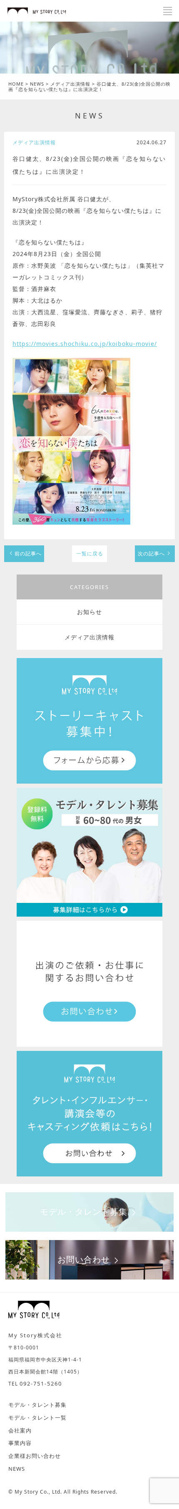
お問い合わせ (83, 1259)
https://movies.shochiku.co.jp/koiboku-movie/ (84, 344)
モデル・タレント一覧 (37, 1417)
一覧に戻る (89, 553)
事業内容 (20, 1443)
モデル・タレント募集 (83, 1211)
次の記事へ (151, 553)
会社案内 (20, 1430)
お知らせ (89, 612)
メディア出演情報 (89, 637)
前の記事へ (28, 553)
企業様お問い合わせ (34, 1456)
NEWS (89, 116)
